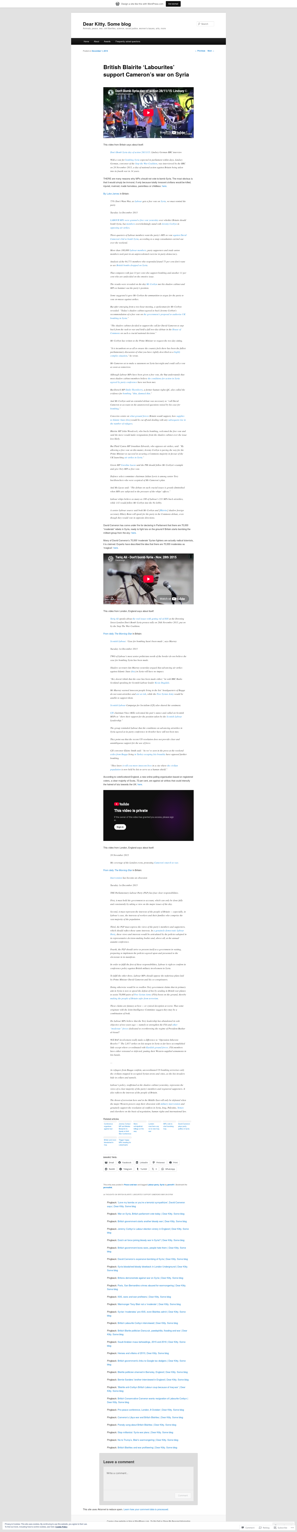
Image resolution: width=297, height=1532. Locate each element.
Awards (107, 41)
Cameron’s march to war (166, 862)
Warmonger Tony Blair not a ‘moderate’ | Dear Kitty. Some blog (149, 1304)
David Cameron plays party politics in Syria (184, 1126)
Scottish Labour (118, 641)
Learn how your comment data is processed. (146, 1509)
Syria (163, 201)
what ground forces (139, 415)
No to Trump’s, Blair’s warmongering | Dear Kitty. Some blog (148, 1439)
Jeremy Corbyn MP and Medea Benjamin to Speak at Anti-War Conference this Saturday (125, 1128)
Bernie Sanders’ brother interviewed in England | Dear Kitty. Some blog (153, 1379)
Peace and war (130, 1184)
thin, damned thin (141, 393)
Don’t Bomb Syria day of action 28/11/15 (130, 152)
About (96, 41)
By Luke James (111, 193)
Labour (138, 201)
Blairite (163, 510)
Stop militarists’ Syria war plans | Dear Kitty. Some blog (145, 1432)
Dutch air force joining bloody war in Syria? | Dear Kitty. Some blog (151, 1240)
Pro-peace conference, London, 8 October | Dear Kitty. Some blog (151, 1409)
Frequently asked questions (128, 41)
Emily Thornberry (134, 389)
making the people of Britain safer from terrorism (134, 998)
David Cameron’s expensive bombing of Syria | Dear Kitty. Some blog (153, 1259)
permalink (107, 1187)
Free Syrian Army (165, 693)
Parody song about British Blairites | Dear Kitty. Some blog (147, 1424)
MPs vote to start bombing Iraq (168, 1126)
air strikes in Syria (133, 457)
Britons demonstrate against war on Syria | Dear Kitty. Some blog (150, 1277)
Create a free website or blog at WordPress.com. (128, 1521)
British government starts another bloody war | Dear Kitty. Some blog (152, 1221)
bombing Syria (132, 159)
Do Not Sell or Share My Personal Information (170, 1521)
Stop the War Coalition (146, 163)
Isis (128, 419)
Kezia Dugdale (162, 682)
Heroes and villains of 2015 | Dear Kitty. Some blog (143, 1353)
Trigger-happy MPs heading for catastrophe (125, 1142)
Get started (173, 4)
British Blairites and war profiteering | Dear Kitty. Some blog (147, 1447)
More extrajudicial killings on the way (139, 1127)
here (164, 186)
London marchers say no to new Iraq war (153, 1127)
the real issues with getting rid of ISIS (151, 618)
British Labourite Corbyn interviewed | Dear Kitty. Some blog (148, 1323)
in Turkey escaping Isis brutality (149, 754)
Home (86, 41)
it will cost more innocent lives (137, 765)
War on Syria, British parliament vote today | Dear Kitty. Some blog (151, 1213)
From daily (117, 633)
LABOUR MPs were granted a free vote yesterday (134, 220)
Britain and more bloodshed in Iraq (110, 1142)
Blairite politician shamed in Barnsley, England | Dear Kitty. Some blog (153, 1372)
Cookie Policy (61, 1526)
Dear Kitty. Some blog (107, 23)
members (130, 223)
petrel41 (171, 1184)
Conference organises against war (108, 1126)
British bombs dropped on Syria (131, 265)
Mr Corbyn (151, 284)
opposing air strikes (119, 227)
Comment (183, 1495)
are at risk (141, 693)
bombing (127, 393)
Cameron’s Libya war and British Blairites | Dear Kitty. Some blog (150, 1417)
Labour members (138, 250)
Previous (200, 50)
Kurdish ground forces (157, 1047)
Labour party (153, 1184)
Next (211, 50)
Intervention (116, 877)
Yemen (180, 1107)
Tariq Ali (114, 618)
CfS (112, 712)
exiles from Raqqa (119, 754)
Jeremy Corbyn (169, 223)
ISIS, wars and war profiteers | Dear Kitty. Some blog (144, 1296)
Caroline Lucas (128, 464)
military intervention (170, 1103)
